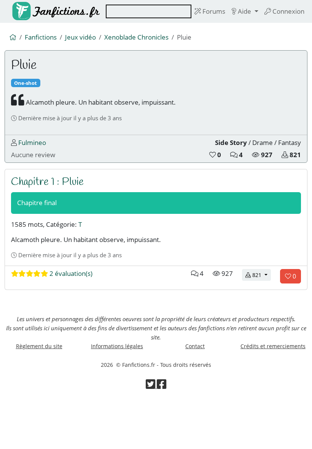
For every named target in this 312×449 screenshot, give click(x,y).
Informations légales (117, 346)
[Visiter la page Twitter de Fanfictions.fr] (151, 386)
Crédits (273, 346)
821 (261, 275)
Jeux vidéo (80, 37)
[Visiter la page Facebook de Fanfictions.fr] (161, 386)
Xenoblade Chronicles (136, 37)
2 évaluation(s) (70, 273)
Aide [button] (244, 11)
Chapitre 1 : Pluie (47, 182)
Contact (195, 346)
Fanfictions (41, 37)
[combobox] (148, 11)
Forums (213, 11)
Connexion (287, 11)
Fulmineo (32, 142)
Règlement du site (39, 346)
